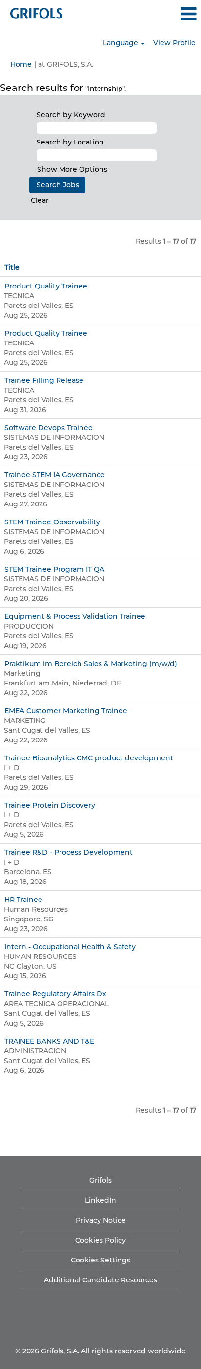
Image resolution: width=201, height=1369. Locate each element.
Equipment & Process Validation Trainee (74, 616)
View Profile (174, 42)
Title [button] (12, 267)
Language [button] (121, 42)
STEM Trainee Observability (52, 522)
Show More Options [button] (72, 169)
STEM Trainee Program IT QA (54, 569)
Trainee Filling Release (43, 380)
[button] (167, 14)
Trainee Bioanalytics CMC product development (88, 758)
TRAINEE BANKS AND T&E (49, 1041)
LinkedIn (100, 1200)
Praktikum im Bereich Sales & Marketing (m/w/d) (90, 663)
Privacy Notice (101, 1220)
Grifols (100, 1180)
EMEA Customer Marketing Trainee (65, 710)
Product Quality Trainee (45, 286)
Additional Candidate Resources (100, 1280)
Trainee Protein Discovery (49, 805)
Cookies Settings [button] (100, 1260)
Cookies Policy (100, 1240)
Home (21, 64)
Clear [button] (40, 200)
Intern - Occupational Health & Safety (70, 946)
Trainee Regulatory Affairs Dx (55, 994)
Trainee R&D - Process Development (68, 852)
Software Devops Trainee (48, 427)
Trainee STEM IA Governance (54, 474)
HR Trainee (23, 899)
